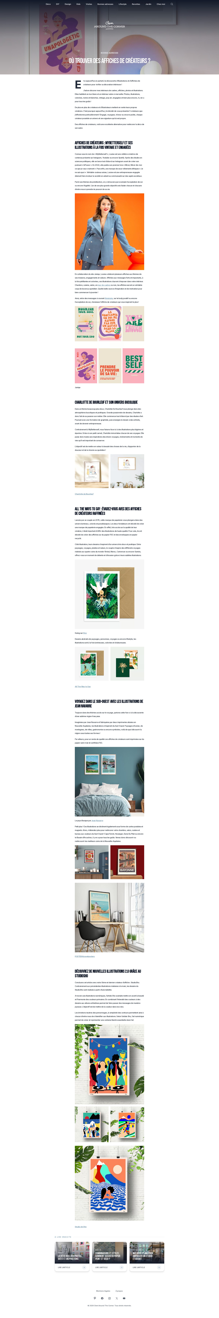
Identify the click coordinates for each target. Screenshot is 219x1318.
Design (68, 4)
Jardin (148, 4)
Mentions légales (103, 1291)
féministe (109, 298)
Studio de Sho (81, 1227)
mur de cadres (104, 285)
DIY (57, 4)
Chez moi (161, 4)
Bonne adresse (109, 53)
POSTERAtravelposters (85, 956)
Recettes (136, 4)
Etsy (85, 633)
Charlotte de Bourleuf (84, 494)
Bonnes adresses (105, 4)
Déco (48, 4)
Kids (78, 4)
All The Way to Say (83, 686)
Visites (89, 4)
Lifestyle (122, 4)
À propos (119, 1291)
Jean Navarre (97, 820)
